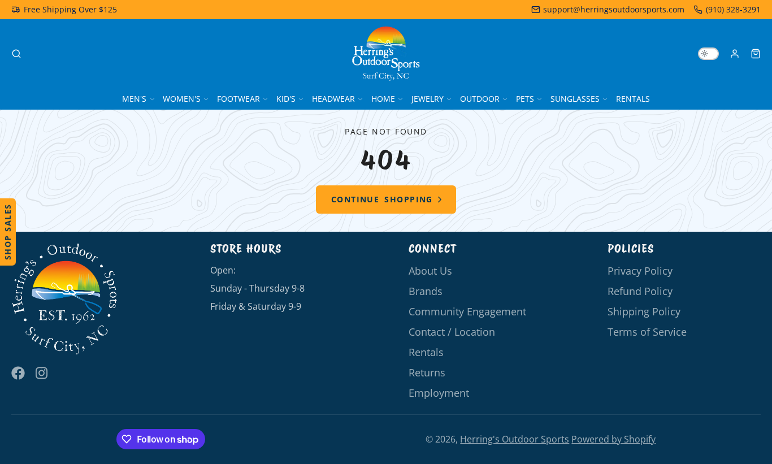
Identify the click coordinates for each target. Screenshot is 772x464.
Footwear (238, 98)
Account (735, 54)
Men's (134, 98)
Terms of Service (647, 332)
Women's (182, 98)
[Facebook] (18, 373)
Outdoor (480, 98)
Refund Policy (640, 291)
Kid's (286, 98)
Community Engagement (467, 311)
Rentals (633, 98)
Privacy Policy (640, 270)
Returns (427, 372)
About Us (430, 270)
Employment (439, 393)
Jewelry (427, 98)
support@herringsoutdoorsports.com (613, 9)
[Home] (386, 54)
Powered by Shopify (613, 439)
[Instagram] (42, 373)
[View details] (65, 299)
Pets (525, 98)
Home (383, 98)
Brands (426, 291)
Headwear (333, 98)
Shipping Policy (644, 311)
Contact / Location (452, 332)
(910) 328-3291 (733, 9)
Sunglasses (575, 98)
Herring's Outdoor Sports (514, 439)
